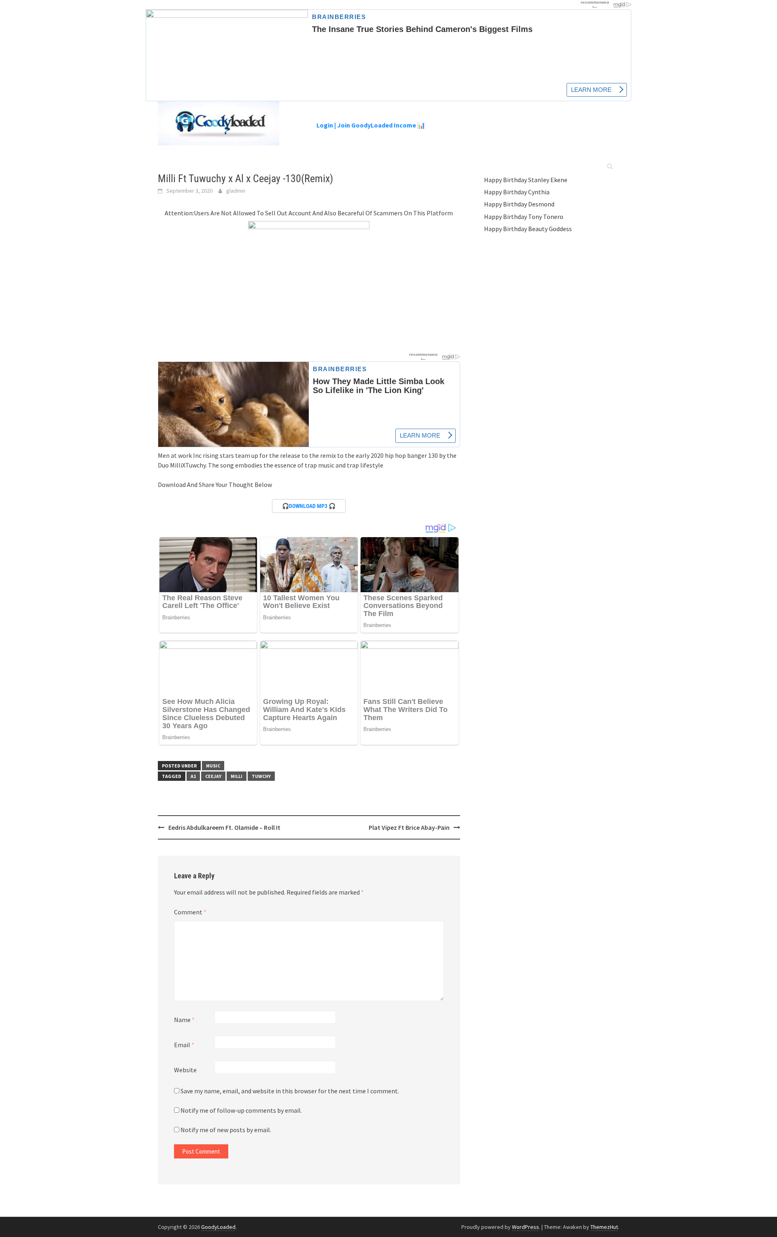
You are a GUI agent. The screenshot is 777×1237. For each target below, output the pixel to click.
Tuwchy (261, 776)
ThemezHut (604, 1227)
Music (213, 766)
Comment (190, 912)
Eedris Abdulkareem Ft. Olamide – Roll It (224, 827)
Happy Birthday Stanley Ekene (525, 180)
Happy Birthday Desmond (519, 204)
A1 (193, 776)
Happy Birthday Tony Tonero (523, 217)
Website (185, 1070)
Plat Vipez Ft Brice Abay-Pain (409, 827)
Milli (236, 776)
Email (184, 1045)
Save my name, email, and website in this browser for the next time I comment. (289, 1091)
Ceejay (213, 776)
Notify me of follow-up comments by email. (241, 1110)
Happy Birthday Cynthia (517, 192)
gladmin (235, 190)
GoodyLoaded (218, 1227)
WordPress (525, 1227)
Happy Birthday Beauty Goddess (528, 229)
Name (184, 1020)
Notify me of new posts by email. (225, 1130)
